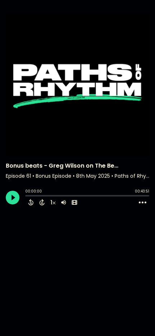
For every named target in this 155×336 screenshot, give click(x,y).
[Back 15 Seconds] (30, 202)
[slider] (27, 196)
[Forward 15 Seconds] (42, 202)
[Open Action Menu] (142, 202)
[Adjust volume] (63, 202)
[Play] (12, 197)
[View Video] (74, 202)
